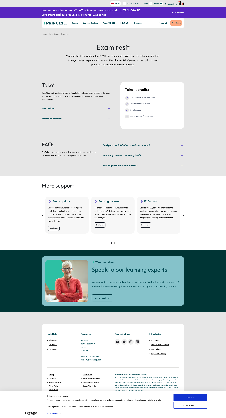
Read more (54, 228)
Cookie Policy (53, 390)
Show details (52, 413)
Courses (75, 23)
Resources (138, 23)
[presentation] (42, 215)
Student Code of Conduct (91, 382)
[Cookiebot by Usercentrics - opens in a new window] (31, 413)
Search (161, 23)
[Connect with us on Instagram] (131, 342)
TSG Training (156, 349)
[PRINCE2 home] (55, 23)
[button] (111, 243)
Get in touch (176, 23)
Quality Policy (87, 375)
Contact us (86, 334)
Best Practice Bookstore (160, 345)
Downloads (53, 345)
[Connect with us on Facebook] (124, 342)
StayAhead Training (158, 354)
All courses (53, 340)
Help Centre (124, 23)
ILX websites (155, 334)
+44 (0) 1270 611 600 (133, 3)
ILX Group (155, 340)
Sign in (146, 3)
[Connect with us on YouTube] (117, 342)
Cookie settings (189, 405)
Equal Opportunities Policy (91, 378)
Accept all (190, 397)
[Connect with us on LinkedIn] (137, 342)
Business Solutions (90, 23)
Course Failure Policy (89, 386)
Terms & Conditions (55, 382)
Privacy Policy (53, 386)
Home (44, 34)
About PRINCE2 (109, 23)
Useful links (52, 378)
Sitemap (51, 375)
